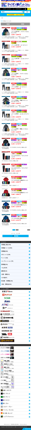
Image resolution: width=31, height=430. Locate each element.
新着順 (22, 24)
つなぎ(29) (4, 267)
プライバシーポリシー (23, 424)
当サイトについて (7, 424)
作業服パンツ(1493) (6, 248)
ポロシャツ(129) (5, 254)
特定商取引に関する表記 (15, 424)
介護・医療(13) (5, 274)
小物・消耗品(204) (6, 284)
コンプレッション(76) (7, 261)
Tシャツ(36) (4, 258)
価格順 (8, 24)
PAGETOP (27, 428)
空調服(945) (4, 251)
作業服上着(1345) (6, 244)
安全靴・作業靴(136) (7, 281)
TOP (2, 17)
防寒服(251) (4, 264)
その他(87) (4, 277)
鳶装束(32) (4, 271)
